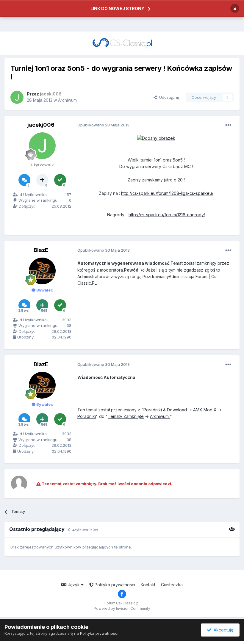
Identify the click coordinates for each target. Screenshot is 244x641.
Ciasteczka (172, 584)
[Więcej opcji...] (228, 125)
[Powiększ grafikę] (156, 137)
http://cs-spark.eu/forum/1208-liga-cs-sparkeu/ (167, 193)
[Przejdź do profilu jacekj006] (17, 97)
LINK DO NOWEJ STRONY (117, 8)
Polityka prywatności (114, 584)
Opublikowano (103, 125)
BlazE (41, 250)
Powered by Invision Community (122, 608)
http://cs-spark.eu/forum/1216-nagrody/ (167, 214)
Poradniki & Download (165, 409)
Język (74, 584)
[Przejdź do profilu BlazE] (42, 271)
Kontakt (148, 584)
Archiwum (67, 100)
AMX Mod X (205, 409)
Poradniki (86, 416)
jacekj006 (40, 125)
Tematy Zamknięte (126, 416)
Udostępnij (168, 97)
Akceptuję (222, 629)
